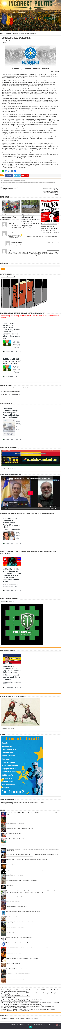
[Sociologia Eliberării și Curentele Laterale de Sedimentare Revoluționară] (3, 913)
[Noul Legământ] (3, 887)
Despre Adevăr (9, 864)
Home (2, 33)
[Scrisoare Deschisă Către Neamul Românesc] (3, 907)
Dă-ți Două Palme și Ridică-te (13, 901)
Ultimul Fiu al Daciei (11, 818)
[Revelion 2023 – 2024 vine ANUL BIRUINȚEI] (3, 845)
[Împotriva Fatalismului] (3, 918)
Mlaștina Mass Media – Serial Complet (15, 927)
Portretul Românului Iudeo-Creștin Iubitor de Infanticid (19, 937)
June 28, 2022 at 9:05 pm (53, 223)
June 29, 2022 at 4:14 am (53, 232)
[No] (59, 1026)
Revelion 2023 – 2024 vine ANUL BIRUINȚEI (17, 844)
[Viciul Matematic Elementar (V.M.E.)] (3, 980)
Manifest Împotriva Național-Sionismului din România (18, 942)
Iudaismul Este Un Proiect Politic (13, 953)
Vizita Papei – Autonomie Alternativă (15, 838)
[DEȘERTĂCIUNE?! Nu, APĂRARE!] (3, 876)
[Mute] (55, 508)
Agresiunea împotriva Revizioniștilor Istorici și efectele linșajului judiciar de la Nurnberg (26, 859)
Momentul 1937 (10, 932)
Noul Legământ (9, 885)
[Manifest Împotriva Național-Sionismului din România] (3, 944)
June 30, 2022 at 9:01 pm (53, 250)
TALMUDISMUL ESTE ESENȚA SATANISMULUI (18, 974)
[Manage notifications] (57, 1025)
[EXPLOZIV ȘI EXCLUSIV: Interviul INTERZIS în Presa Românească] (3, 959)
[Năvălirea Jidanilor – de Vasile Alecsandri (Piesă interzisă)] (3, 829)
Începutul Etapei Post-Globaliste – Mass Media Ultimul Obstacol (21, 922)
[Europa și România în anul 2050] (3, 835)
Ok (31, 1026)
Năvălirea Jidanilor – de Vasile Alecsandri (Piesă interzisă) (19, 828)
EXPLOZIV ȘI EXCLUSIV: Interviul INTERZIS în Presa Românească (22, 958)
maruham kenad (16, 243)
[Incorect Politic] (30, 15)
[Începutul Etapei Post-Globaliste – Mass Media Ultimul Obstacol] (3, 923)
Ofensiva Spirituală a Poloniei (13, 963)
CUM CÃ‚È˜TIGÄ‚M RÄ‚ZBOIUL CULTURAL (15, 996)
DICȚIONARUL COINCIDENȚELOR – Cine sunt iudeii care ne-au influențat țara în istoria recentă (29, 870)
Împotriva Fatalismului (11, 916)
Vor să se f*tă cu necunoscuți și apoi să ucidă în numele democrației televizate (11, 187)
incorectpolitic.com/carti (8, 277)
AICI (12, 728)
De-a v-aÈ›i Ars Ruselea (8, 997)
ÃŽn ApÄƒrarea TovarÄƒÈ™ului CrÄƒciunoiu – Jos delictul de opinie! (21, 999)
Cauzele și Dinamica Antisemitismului (15, 823)
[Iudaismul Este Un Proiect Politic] (3, 954)
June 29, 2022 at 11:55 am (53, 242)
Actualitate (8, 33)
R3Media (56, 71)
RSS (2, 987)
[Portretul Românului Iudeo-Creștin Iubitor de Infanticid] (3, 939)
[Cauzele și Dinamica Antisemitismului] (3, 824)
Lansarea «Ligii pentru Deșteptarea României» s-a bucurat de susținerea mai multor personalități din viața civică (28, 182)
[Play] (3, 508)
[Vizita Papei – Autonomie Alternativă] (3, 840)
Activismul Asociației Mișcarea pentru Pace (9, 216)
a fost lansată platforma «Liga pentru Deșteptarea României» (29, 81)
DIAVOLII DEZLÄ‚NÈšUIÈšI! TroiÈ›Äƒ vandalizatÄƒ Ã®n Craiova (21, 1004)
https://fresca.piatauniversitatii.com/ (11, 394)
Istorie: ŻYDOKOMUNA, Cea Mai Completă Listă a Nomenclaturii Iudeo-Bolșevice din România (29, 948)
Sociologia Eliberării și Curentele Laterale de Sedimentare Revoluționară (23, 911)
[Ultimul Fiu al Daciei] (3, 819)
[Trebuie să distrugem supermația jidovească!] (3, 897)
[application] (30, 493)
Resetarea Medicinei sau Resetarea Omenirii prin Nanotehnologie (21, 880)
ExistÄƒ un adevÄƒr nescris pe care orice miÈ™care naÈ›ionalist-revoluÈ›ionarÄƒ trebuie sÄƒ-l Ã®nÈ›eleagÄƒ (28, 993)
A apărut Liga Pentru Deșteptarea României (15, 180)
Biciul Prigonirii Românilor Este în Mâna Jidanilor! (18, 968)
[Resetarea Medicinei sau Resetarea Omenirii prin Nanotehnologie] (3, 881)
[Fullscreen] (58, 508)
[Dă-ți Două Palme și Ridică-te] (3, 902)
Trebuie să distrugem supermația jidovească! (16, 896)
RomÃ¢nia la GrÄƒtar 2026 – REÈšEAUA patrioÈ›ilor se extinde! (20, 1001)
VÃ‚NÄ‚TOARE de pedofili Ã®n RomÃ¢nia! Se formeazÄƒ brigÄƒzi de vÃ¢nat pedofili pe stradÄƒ (30, 1003)
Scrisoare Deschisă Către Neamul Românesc (16, 906)
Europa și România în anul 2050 (13, 833)
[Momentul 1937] (3, 933)
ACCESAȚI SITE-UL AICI (9, 468)
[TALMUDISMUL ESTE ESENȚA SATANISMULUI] (3, 975)
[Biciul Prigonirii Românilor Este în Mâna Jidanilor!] (3, 970)
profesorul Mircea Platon (49, 102)
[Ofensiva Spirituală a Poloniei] (3, 965)
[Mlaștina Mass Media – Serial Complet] (3, 928)
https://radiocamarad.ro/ (7, 602)
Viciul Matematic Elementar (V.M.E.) (15, 979)
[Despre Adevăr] (3, 866)
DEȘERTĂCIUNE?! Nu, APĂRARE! (14, 875)
